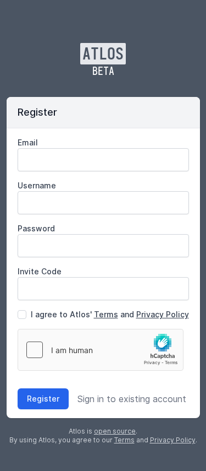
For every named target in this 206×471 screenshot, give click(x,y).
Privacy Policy (162, 314)
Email (28, 142)
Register (43, 398)
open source (115, 431)
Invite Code (40, 271)
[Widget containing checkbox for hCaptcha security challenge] (100, 350)
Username (37, 185)
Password (36, 228)
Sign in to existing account (131, 398)
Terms (106, 314)
